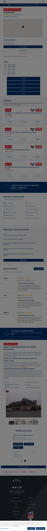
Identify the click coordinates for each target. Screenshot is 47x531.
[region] (23, 526)
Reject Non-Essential (41, 528)
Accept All (31, 528)
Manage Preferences (5, 528)
